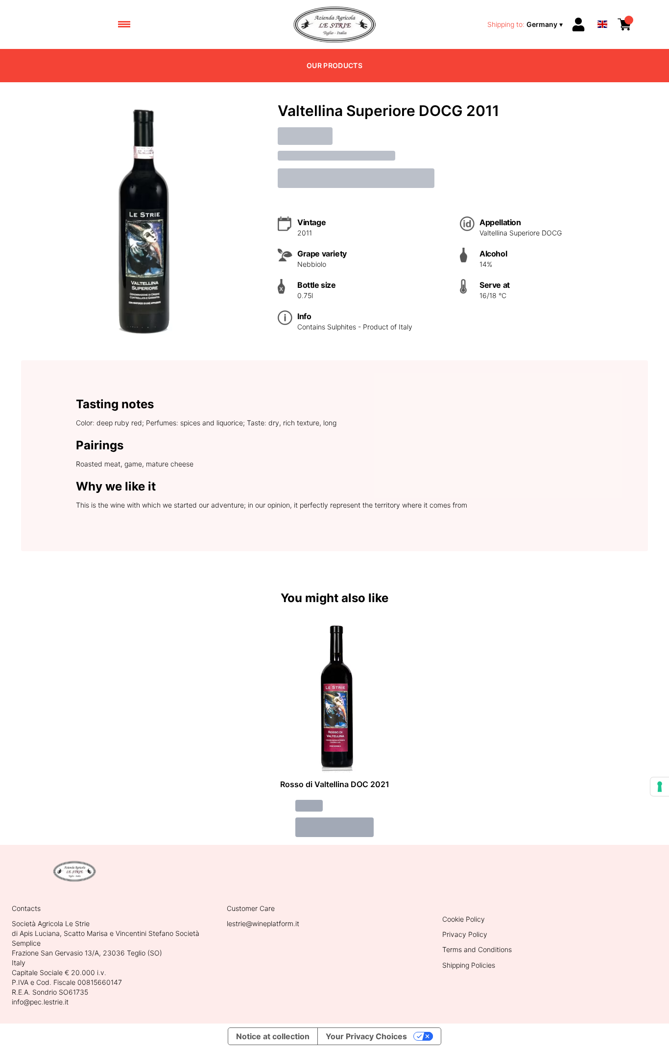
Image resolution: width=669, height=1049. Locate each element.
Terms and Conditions (477, 949)
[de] (602, 11)
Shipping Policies (468, 965)
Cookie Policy (463, 919)
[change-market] (526, 24)
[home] (334, 24)
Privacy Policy (464, 934)
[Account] (578, 24)
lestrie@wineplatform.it (263, 923)
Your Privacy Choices (366, 1036)
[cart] (624, 24)
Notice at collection (273, 1036)
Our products (334, 65)
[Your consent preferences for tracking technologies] (659, 786)
